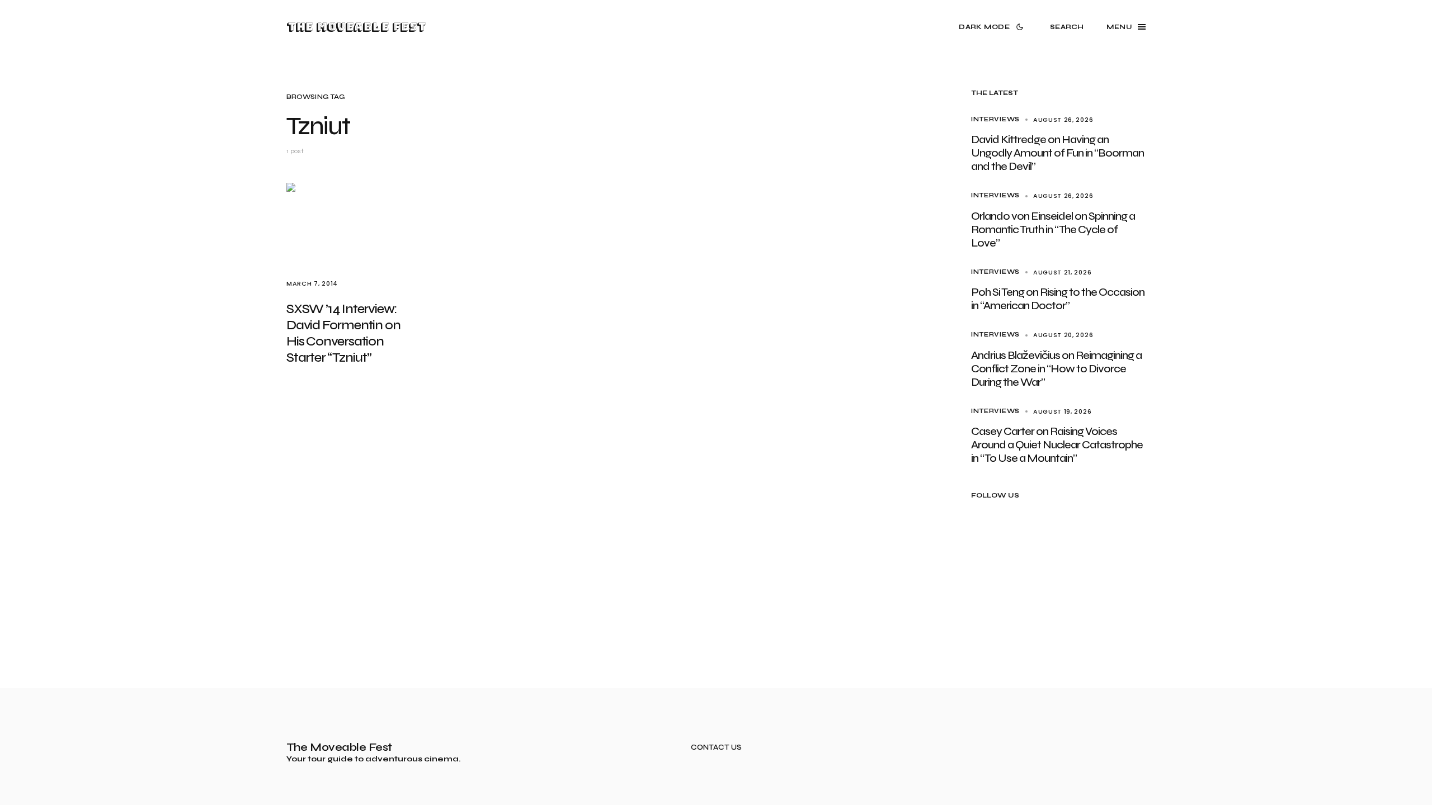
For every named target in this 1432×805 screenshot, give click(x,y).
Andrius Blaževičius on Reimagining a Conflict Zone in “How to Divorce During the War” (1056, 368)
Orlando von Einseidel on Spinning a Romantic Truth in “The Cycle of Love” (1053, 229)
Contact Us (716, 747)
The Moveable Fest (356, 27)
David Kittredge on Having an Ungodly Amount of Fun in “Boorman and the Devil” (1057, 152)
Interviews (995, 119)
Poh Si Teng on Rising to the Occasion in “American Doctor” (1057, 298)
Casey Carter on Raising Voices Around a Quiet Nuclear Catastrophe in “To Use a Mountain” (1057, 444)
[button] (993, 26)
